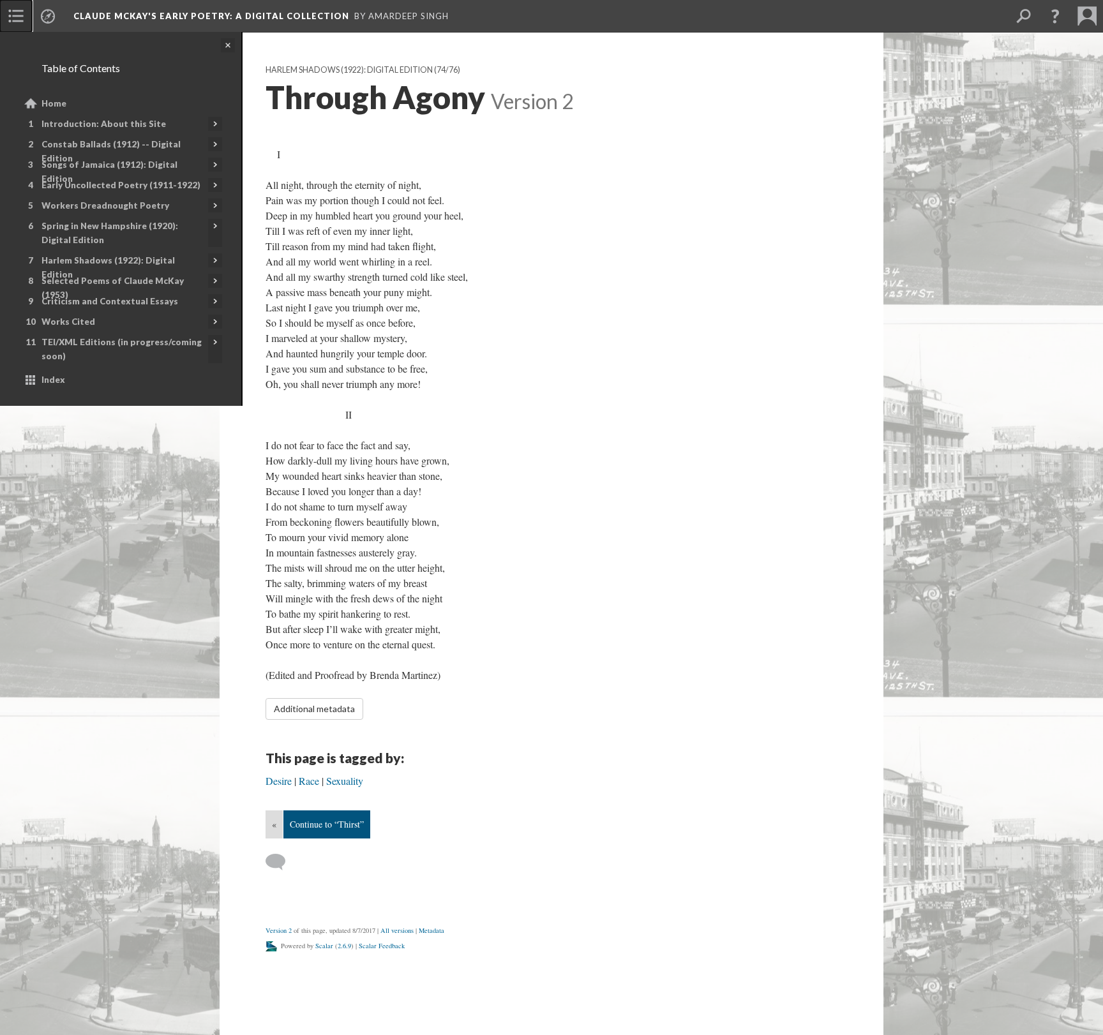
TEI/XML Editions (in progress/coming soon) (121, 349)
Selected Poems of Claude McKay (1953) (112, 288)
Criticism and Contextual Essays (109, 301)
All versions (397, 930)
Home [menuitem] (53, 103)
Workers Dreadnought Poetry (105, 205)
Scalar (324, 945)
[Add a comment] (281, 862)
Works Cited (68, 321)
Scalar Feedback (382, 945)
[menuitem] (16, 16)
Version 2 (279, 930)
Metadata (431, 930)
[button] (1055, 16)
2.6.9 (344, 945)
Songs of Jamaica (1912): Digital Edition (109, 172)
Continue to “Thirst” (327, 824)
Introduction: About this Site (103, 124)
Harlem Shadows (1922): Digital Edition (108, 267)
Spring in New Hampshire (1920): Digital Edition (109, 233)
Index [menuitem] (53, 380)
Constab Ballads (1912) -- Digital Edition (111, 151)
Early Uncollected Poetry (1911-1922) (120, 185)
